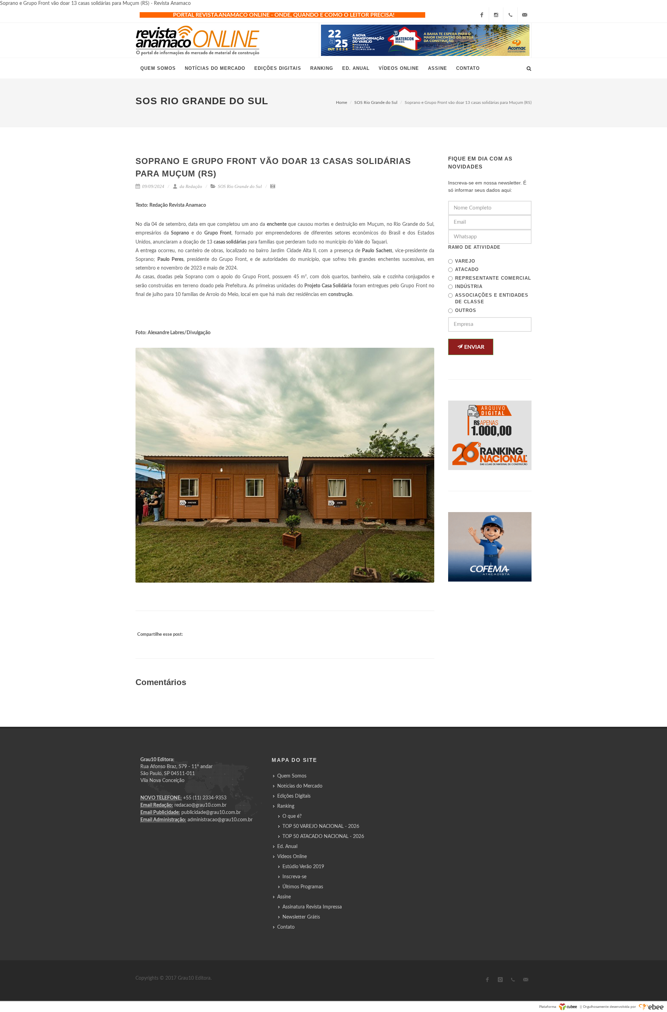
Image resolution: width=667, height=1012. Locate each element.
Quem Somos (291, 776)
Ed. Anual (287, 846)
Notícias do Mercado (299, 786)
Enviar (473, 347)
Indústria (469, 286)
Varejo (465, 261)
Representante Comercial (493, 278)
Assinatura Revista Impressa (312, 907)
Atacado (467, 269)
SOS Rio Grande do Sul (375, 102)
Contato (286, 927)
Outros (465, 310)
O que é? (292, 816)
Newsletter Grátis (301, 917)
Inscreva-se (294, 876)
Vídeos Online (292, 856)
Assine (284, 897)
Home (341, 102)
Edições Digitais (294, 796)
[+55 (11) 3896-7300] (510, 15)
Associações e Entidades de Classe (491, 299)
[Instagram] (496, 15)
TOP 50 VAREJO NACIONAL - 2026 (320, 826)
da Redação (190, 186)
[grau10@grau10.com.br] (525, 15)
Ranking (285, 806)
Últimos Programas (302, 887)
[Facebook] (482, 15)
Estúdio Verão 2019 (303, 866)
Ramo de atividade (474, 247)
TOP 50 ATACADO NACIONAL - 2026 (323, 836)
